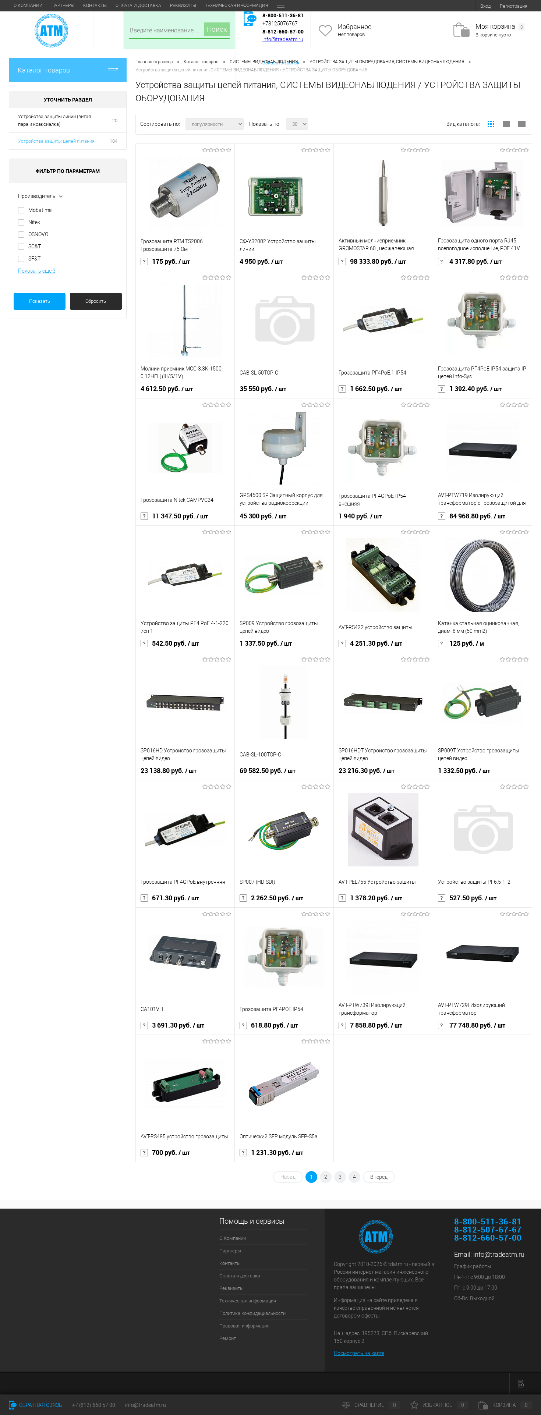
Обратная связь (40, 1405)
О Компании (28, 5)
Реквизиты (183, 5)
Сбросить (95, 301)
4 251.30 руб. (376, 643)
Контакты (95, 5)
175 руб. (171, 262)
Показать (39, 301)
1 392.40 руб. (475, 389)
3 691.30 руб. (178, 1025)
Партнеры (63, 5)
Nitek (34, 222)
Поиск (217, 29)
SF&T (34, 259)
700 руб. (171, 1153)
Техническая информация (236, 5)
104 (113, 141)
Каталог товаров (44, 70)
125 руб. (466, 643)
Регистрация (513, 6)
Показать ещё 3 (37, 271)
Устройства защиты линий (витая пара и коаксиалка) (54, 120)
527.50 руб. (472, 898)
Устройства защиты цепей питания (56, 141)
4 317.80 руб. (475, 262)
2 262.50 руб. (277, 898)
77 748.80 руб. (477, 1025)
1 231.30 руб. (277, 1153)
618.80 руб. (274, 1025)
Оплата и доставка (138, 5)
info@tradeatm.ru (282, 39)
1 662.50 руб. (376, 389)
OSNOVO (38, 234)
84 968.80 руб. (477, 516)
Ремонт (227, 1338)
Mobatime (40, 210)
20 (114, 120)
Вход (485, 6)
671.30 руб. (175, 898)
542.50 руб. (175, 643)
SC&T (34, 246)
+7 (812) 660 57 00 (93, 1405)
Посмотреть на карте (359, 1353)
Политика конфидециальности (252, 1313)
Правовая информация (244, 1326)
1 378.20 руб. (376, 898)
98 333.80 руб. (378, 262)
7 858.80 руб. (376, 1025)
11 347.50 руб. (180, 516)
